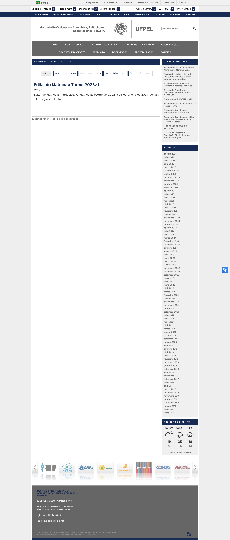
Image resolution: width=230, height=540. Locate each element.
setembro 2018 (171, 369)
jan (57, 73)
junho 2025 (169, 197)
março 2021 (170, 328)
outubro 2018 (170, 365)
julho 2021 (169, 315)
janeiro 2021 (170, 332)
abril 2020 (169, 345)
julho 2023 (169, 255)
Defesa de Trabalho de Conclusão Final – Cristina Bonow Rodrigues (177, 135)
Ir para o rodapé (109, 8)
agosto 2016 (170, 406)
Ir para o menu (66, 8)
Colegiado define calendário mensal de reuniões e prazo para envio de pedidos (178, 76)
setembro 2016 (171, 402)
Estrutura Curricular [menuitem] (104, 45)
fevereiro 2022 (171, 295)
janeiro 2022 (170, 298)
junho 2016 (169, 413)
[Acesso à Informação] (105, 471)
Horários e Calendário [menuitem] (140, 45)
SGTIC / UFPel (88, 535)
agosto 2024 (170, 228)
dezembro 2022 (172, 268)
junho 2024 (169, 234)
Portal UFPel (41, 14)
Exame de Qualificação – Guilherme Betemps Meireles (178, 84)
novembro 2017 (171, 376)
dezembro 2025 (172, 177)
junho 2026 (169, 160)
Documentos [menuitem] (119, 52)
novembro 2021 (171, 305)
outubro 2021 (170, 308)
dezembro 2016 (172, 392)
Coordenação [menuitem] (169, 45)
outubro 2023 (171, 248)
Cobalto (99, 14)
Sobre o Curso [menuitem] (74, 45)
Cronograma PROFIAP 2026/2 (179, 99)
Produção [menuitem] (99, 52)
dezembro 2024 (172, 218)
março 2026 (170, 167)
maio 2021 (169, 322)
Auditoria (85, 14)
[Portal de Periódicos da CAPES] (144, 471)
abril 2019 (169, 352)
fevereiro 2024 (171, 241)
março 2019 (170, 355)
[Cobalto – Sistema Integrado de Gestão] (163, 471)
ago (115, 73)
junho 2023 (169, 258)
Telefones (190, 14)
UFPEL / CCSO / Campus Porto (56, 501)
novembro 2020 (172, 335)
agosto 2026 (170, 154)
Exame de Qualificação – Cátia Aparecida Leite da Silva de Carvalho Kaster (179, 119)
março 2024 (170, 238)
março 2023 (170, 261)
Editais (127, 14)
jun (98, 73)
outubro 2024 (171, 224)
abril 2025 (169, 204)
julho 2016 (169, 409)
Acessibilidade (145, 8)
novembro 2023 (172, 244)
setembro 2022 (171, 275)
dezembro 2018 (172, 362)
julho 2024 (169, 231)
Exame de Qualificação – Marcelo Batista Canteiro (176, 111)
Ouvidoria (160, 14)
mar (73, 73)
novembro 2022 (172, 271)
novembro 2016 (172, 396)
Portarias (175, 14)
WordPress (53, 535)
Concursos (113, 14)
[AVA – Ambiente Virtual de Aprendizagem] (182, 471)
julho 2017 (169, 382)
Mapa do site (185, 8)
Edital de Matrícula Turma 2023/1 (67, 84)
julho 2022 (169, 281)
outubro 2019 (170, 349)
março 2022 (170, 292)
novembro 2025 (172, 181)
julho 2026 (169, 157)
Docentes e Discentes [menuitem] (72, 52)
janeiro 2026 (170, 174)
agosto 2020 (170, 342)
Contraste (165, 8)
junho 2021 (169, 318)
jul (107, 73)
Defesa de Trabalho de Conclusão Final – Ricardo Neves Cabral (177, 92)
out (132, 73)
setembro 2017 (171, 379)
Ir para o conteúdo (43, 8)
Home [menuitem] (55, 45)
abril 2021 (169, 325)
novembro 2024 (172, 221)
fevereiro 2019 (171, 359)
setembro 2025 (171, 187)
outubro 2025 (171, 184)
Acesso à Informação (64, 14)
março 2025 (170, 207)
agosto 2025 (170, 191)
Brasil (44, 2)
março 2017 (170, 389)
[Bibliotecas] (125, 471)
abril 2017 (169, 386)
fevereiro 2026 (171, 170)
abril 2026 (169, 164)
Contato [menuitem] (166, 52)
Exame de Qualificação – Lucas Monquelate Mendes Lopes (179, 68)
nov (140, 73)
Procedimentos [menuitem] (144, 52)
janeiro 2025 (170, 214)
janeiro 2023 (170, 265)
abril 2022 (169, 288)
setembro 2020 (171, 339)
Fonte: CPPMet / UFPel (180, 452)
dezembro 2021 (171, 302)
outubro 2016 (170, 399)
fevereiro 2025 (171, 211)
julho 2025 (169, 194)
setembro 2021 (171, 312)
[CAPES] (67, 471)
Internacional (142, 14)
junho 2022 (169, 285)
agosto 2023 (170, 251)
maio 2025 (169, 201)
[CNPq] (86, 471)
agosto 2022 (170, 278)
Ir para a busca (88, 8)
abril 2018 (169, 372)
